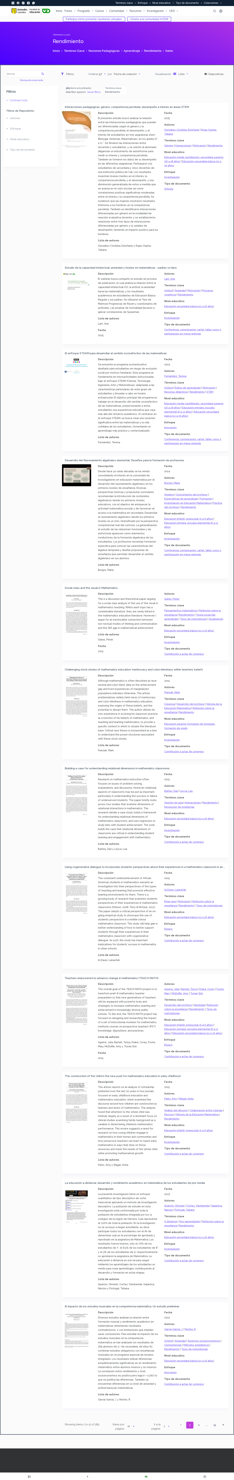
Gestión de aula (173, 802)
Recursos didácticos (176, 391)
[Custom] (29, 1476)
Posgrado (83, 11)
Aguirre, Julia (171, 989)
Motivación (199, 145)
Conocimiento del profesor (192, 494)
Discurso (169, 1114)
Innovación (170, 427)
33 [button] (214, 1425)
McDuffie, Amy (180, 993)
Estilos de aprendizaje (188, 387)
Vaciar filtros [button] (94, 92)
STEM (210, 391)
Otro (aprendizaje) (189, 1221)
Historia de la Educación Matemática (197, 1114)
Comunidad (116, 11)
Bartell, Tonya (189, 989)
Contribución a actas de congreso (184, 653)
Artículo (168, 188)
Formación (206, 498)
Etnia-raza (170, 901)
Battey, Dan (171, 790)
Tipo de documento (187, 3)
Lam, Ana (169, 278)
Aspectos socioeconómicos (204, 1340)
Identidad (199, 1005)
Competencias (173, 1344)
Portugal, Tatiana (184, 1209)
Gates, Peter (172, 598)
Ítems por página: (118, 1426)
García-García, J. (173, 1329)
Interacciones (183, 145)
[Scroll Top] (205, 1476)
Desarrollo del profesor (191, 704)
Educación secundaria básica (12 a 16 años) (189, 306)
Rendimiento (215, 145)
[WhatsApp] (33, 3)
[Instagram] (23, 3)
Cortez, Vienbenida (197, 1205)
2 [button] (199, 1425)
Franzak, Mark (172, 692)
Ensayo (168, 928)
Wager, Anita (186, 1098)
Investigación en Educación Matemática (187, 503)
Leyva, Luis (186, 790)
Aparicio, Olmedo (174, 1205)
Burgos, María (172, 482)
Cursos (99, 11)
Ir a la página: (156, 1426)
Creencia (169, 704)
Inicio (59, 11)
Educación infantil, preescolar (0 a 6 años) (188, 518)
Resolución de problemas (179, 806)
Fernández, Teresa (175, 376)
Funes (68, 11)
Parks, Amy (170, 1098)
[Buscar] (214, 11)
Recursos (135, 11)
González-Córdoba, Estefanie (181, 129)
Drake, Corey (207, 989)
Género (168, 145)
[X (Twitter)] (13, 3)
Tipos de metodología (193, 618)
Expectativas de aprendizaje (181, 498)
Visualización (215, 618)
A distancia (170, 1221)
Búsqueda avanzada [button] (32, 80)
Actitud (168, 290)
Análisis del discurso (176, 1110)
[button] (180, 1424)
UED (172, 11)
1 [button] (189, 1425)
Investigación (155, 11)
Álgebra (169, 494)
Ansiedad (180, 290)
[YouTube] (28, 3)
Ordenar (93, 74)
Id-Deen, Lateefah (175, 889)
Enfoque (143, 3)
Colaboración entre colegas (206, 1110)
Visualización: (163, 74)
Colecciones (211, 3)
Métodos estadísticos (196, 1344)
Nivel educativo (161, 3)
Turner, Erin (196, 993)
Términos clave (124, 3)
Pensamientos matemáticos (180, 610)
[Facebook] (18, 3)
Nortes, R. (190, 1329)
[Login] (220, 11)
